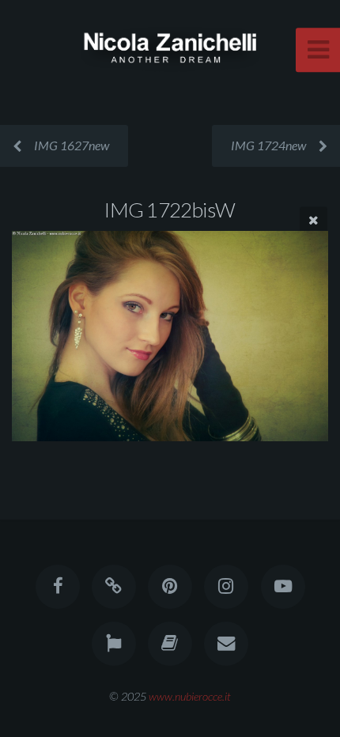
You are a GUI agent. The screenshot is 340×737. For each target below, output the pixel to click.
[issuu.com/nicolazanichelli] (170, 644)
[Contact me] (226, 644)
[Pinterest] (170, 587)
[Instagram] (226, 587)
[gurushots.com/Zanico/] (114, 644)
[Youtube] (282, 587)
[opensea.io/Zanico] (114, 587)
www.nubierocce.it (190, 696)
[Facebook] (57, 587)
